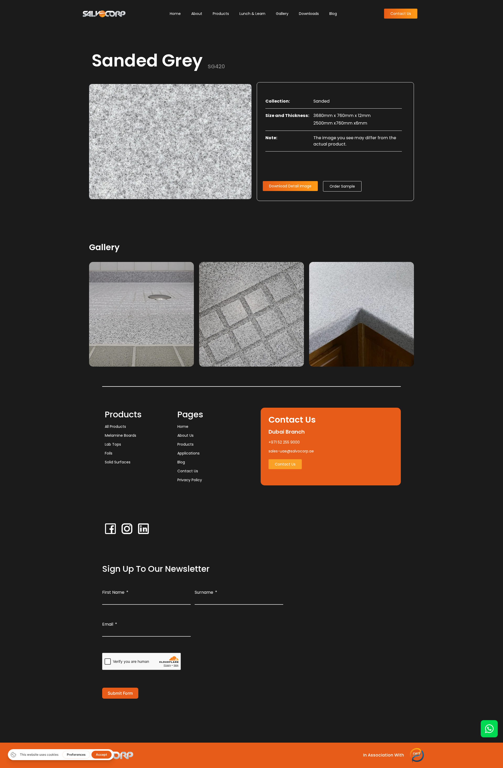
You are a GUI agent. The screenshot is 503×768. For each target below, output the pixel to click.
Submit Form (120, 693)
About (196, 13)
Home (175, 13)
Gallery (282, 13)
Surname (204, 592)
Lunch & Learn (252, 13)
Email (107, 624)
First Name (113, 592)
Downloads (309, 13)
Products (221, 13)
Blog (333, 13)
